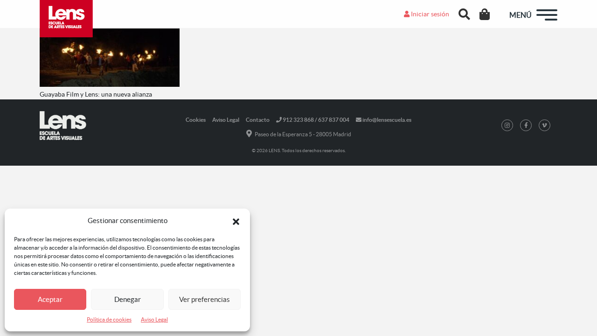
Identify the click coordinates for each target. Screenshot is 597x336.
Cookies (196, 120)
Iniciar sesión (429, 14)
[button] (236, 220)
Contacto (258, 120)
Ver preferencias (204, 299)
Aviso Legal (154, 319)
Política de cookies (109, 319)
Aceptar (50, 299)
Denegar (127, 299)
